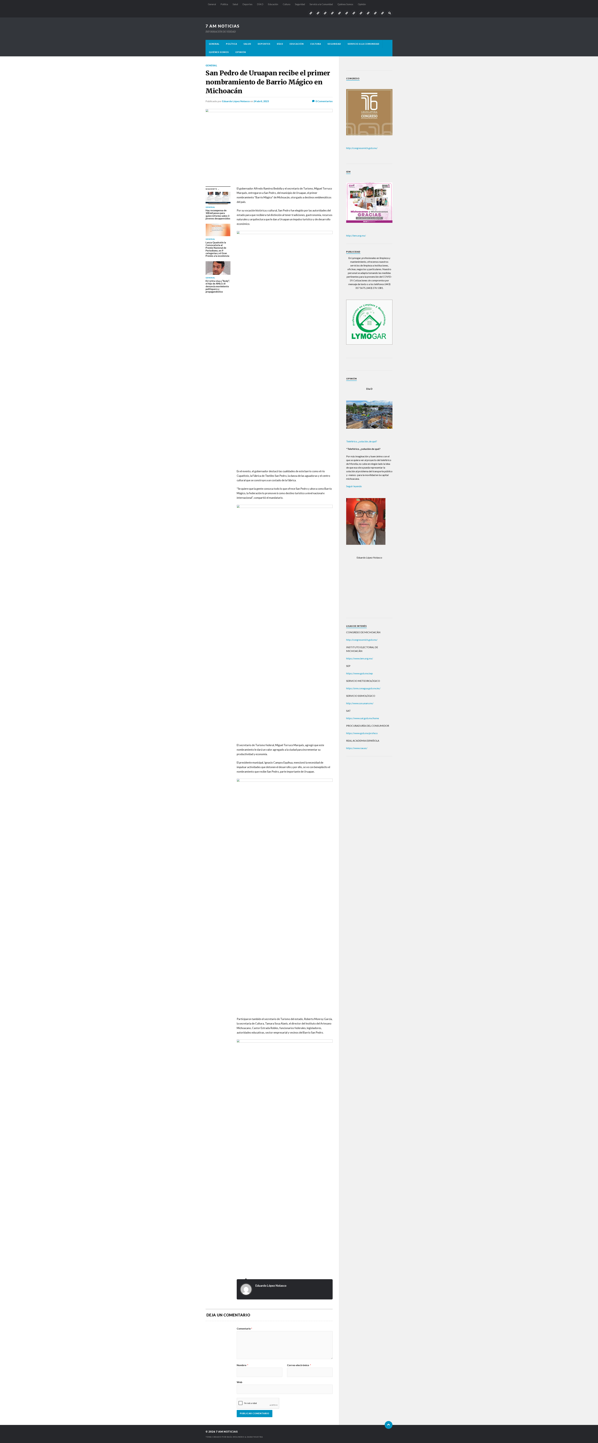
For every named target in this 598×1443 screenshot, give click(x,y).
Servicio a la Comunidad (321, 4)
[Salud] (325, 13)
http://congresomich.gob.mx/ (361, 148)
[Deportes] (332, 13)
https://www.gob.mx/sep (359, 673)
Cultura (286, 4)
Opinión (362, 4)
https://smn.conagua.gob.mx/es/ (363, 688)
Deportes (247, 4)
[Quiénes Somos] (375, 13)
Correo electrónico (299, 1365)
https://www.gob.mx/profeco (362, 733)
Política (224, 4)
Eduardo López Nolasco (236, 101)
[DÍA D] (339, 13)
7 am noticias (223, 26)
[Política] (318, 13)
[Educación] (346, 13)
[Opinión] (382, 13)
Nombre (242, 1365)
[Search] (389, 13)
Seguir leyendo (354, 486)
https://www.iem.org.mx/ (359, 658)
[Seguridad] (361, 13)
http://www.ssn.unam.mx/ (359, 703)
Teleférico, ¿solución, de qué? (361, 441)
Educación (273, 4)
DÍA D (260, 4)
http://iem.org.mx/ (356, 235)
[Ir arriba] (388, 1425)
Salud (235, 4)
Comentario (244, 1328)
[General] (311, 13)
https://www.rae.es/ (356, 748)
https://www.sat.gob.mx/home (362, 718)
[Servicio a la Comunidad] (368, 13)
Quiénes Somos (345, 4)
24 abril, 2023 (261, 101)
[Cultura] (354, 13)
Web (239, 1382)
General (212, 4)
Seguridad (300, 4)
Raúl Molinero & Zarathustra (245, 1437)
